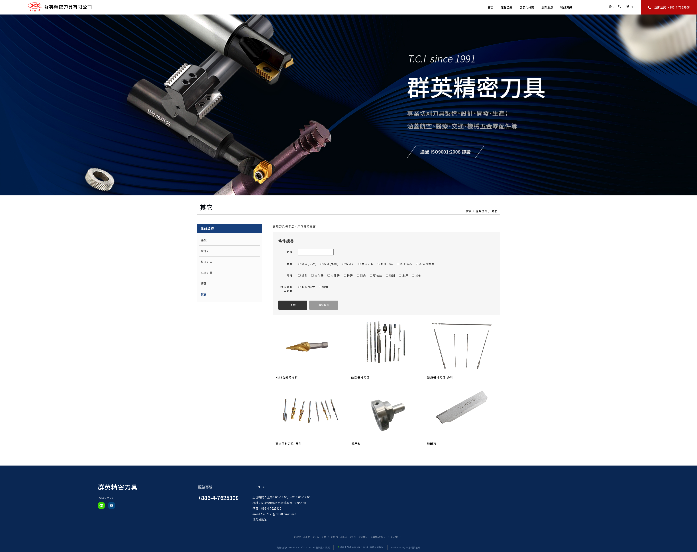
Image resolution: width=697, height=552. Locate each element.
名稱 (290, 252)
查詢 (292, 305)
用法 (290, 275)
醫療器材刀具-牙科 (289, 443)
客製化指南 (527, 7)
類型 (290, 264)
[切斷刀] (462, 408)
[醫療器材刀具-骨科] (462, 344)
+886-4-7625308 (218, 497)
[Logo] (59, 7)
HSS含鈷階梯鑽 (287, 377)
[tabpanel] (348, 105)
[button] (619, 6)
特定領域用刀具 (286, 289)
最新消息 (547, 7)
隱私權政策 (259, 519)
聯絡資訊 (566, 7)
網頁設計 (415, 547)
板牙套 (355, 443)
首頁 (491, 7)
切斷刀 (431, 443)
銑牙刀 (205, 251)
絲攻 (204, 240)
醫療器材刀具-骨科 (440, 377)
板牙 (204, 283)
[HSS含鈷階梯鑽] (311, 344)
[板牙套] (386, 410)
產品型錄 (506, 7)
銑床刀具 (206, 262)
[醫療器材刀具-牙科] (311, 408)
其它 (494, 211)
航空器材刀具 (360, 377)
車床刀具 (206, 272)
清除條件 (323, 305)
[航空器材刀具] (386, 342)
